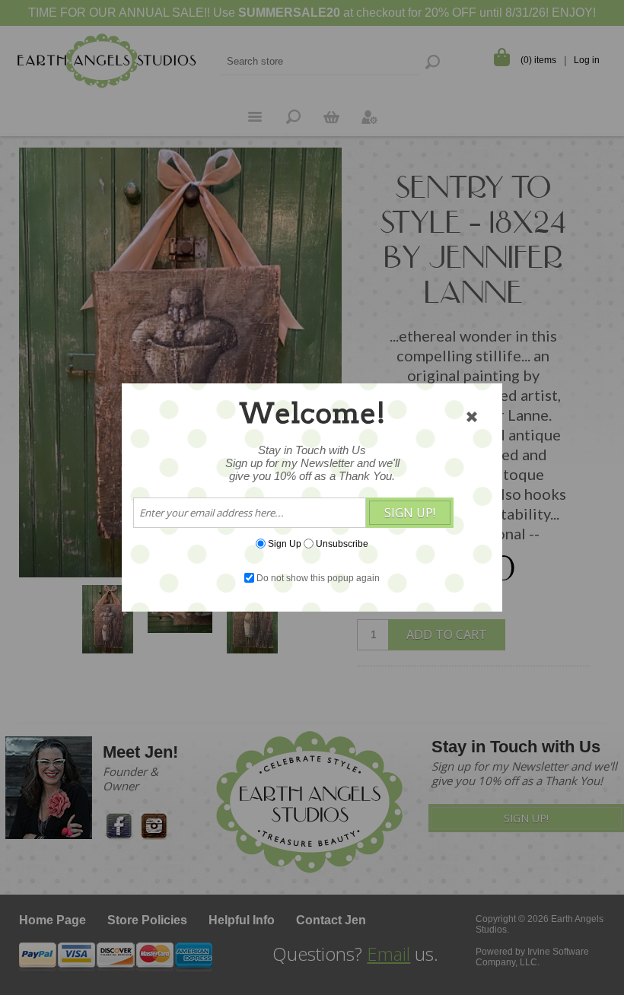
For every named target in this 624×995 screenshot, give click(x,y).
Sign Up (284, 544)
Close (472, 417)
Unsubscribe (342, 544)
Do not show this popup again (318, 578)
